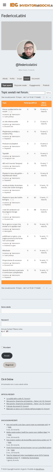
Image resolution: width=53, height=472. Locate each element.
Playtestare (7, 139)
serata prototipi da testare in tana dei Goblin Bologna (12, 186)
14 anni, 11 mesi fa (43, 237)
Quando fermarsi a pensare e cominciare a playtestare (13, 271)
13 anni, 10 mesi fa (43, 186)
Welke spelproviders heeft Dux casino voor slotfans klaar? (27, 432)
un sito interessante (10, 121)
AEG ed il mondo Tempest (12, 163)
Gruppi (19, 78)
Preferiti (46, 85)
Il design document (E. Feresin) (17, 406)
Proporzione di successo (12, 260)
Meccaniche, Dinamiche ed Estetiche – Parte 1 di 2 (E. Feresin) (28, 403)
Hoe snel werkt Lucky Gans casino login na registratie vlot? (27, 424)
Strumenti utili (8, 126)
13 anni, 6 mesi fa (44, 144)
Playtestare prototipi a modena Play (10, 132)
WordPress (40, 469)
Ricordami (7, 347)
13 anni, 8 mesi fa (44, 174)
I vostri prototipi (9, 117)
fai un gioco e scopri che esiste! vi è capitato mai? (11, 225)
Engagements (35, 85)
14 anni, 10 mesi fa (43, 225)
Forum (26, 78)
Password (4, 320)
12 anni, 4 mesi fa (44, 110)
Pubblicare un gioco (10, 245)
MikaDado (6, 250)
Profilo (12, 78)
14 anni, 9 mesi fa (44, 210)
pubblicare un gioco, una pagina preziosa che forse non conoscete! (12, 238)
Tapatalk (5, 153)
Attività (5, 78)
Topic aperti (7, 85)
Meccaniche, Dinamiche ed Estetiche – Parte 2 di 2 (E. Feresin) (28, 401)
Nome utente (6, 307)
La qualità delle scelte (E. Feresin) (18, 398)
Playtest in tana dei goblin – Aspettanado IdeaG (13, 174)
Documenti (35, 78)
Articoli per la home (10, 168)
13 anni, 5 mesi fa (44, 132)
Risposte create (20, 85)
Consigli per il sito (9, 158)
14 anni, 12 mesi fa (43, 271)
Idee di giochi (8, 231)
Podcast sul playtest (10, 143)
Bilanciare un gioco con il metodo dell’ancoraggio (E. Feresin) (28, 408)
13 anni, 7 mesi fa (44, 164)
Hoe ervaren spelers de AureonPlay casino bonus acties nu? (27, 440)
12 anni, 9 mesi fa (44, 122)
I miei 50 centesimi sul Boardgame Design (10, 210)
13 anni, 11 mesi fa (43, 198)
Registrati (10, 364)
